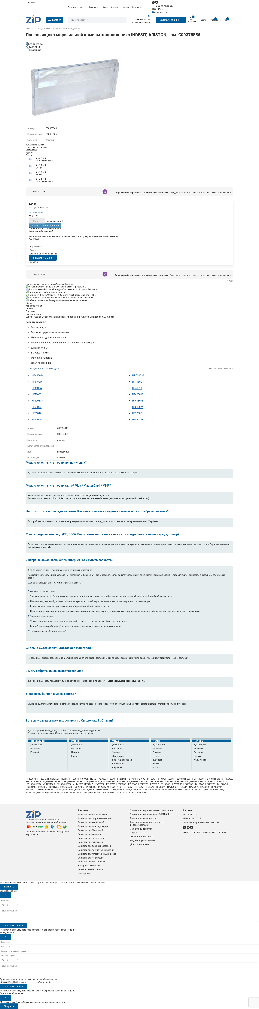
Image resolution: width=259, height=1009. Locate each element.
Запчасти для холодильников (92, 814)
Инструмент (84, 873)
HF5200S (137, 413)
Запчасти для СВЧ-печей (90, 830)
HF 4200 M (37, 375)
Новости (125, 7)
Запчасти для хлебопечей (91, 822)
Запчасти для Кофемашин (91, 858)
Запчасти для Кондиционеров (93, 826)
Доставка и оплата (77, 7)
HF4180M (37, 381)
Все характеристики (35, 144)
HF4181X (137, 388)
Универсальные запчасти (90, 869)
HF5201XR (138, 419)
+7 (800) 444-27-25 (192, 818)
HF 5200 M (138, 375)
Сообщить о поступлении (45, 225)
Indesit (66, 284)
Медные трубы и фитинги (142, 840)
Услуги (133, 833)
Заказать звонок (13, 925)
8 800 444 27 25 (142, 19)
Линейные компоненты (141, 836)
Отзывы (114, 7)
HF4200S (37, 394)
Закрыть (9, 1006)
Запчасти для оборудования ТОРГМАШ (150, 814)
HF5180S (37, 407)
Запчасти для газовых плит (143, 818)
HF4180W (37, 388)
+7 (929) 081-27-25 (141, 22)
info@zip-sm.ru (160, 12)
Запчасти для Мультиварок (91, 861)
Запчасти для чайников (89, 834)
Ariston (59, 284)
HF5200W (37, 419)
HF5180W (137, 407)
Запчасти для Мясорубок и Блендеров (97, 854)
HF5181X (37, 413)
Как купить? (94, 7)
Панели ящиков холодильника (41, 284)
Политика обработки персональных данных (47, 831)
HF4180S (137, 381)
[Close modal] (5, 895)
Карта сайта (32, 834)
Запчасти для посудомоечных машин (96, 850)
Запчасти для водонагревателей (94, 846)
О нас (105, 7)
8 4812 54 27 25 (190, 814)
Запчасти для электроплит (91, 838)
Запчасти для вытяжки (141, 829)
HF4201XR (37, 400)
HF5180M (137, 400)
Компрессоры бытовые (89, 865)
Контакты (136, 7)
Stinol (71, 284)
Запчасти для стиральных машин (94, 818)
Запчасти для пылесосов (90, 842)
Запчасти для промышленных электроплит (151, 810)
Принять (9, 886)
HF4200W (137, 394)
